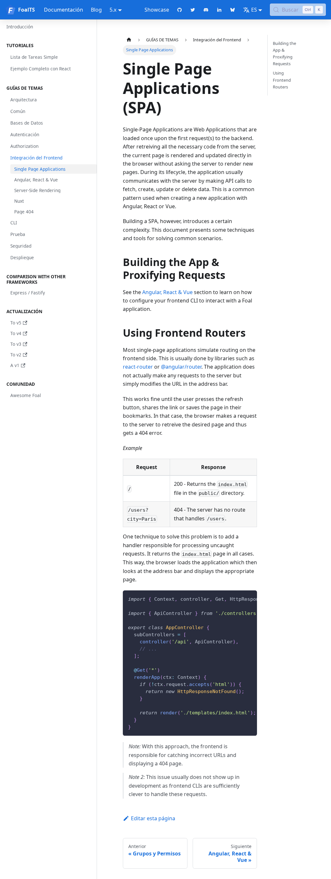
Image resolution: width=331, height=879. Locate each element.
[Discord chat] (206, 9)
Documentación (63, 9)
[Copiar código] (249, 598)
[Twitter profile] (192, 9)
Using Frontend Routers (282, 79)
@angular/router (181, 366)
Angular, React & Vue (167, 292)
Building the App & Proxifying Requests (284, 53)
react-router (138, 366)
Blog (96, 9)
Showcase (156, 9)
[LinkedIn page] (219, 9)
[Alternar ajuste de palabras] (237, 598)
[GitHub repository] (179, 9)
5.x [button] (113, 9)
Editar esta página (153, 818)
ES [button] (254, 9)
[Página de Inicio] (129, 40)
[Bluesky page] (232, 9)
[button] (50, 45)
